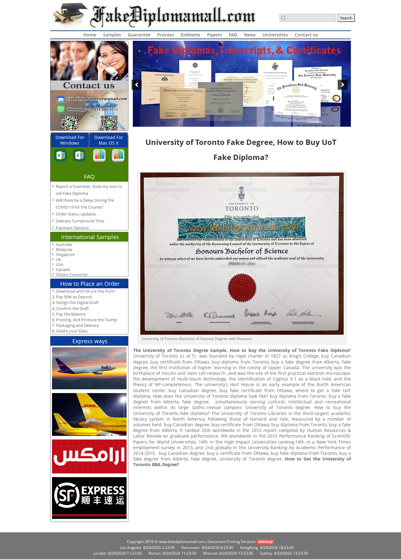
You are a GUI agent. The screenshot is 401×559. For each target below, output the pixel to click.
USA (59, 265)
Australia (64, 244)
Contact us (306, 35)
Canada (63, 270)
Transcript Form (79, 164)
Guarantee (139, 35)
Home (89, 35)
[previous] (137, 85)
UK (58, 260)
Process (165, 35)
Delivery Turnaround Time (80, 221)
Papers (214, 35)
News (250, 35)
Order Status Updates (76, 214)
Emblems (190, 35)
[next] (343, 85)
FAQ (233, 35)
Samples (112, 35)
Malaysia (64, 250)
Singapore (65, 255)
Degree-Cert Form (60, 166)
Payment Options (72, 228)
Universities (275, 35)
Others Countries (72, 275)
